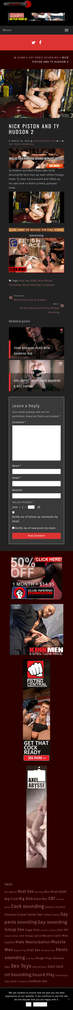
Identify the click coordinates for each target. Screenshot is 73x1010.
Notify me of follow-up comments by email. (35, 518)
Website (17, 490)
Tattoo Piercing (31, 285)
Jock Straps (26, 935)
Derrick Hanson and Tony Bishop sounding (39, 308)
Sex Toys (21, 966)
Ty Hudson (48, 285)
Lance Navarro (43, 935)
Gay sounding (52, 922)
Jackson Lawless (48, 930)
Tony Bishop (62, 975)
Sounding (15, 285)
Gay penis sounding (21, 144)
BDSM (62, 891)
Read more (40, 1004)
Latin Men (61, 935)
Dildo (34, 280)
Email (16, 477)
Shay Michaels (39, 967)
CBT (51, 898)
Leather (10, 942)
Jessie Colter (11, 936)
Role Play (30, 958)
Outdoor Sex (48, 950)
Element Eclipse (15, 914)
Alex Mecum (11, 892)
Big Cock (11, 899)
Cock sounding (27, 906)
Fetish (47, 914)
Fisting (56, 914)
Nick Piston (45, 280)
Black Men (41, 899)
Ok (28, 1004)
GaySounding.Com (44, 141)
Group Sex (14, 929)
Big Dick (26, 898)
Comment (19, 422)
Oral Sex (33, 950)
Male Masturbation (33, 942)
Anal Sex (24, 280)
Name (16, 465)
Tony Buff (11, 981)
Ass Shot (51, 891)
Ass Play (39, 892)
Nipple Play (20, 950)
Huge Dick (32, 930)
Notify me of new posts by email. (35, 528)
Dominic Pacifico (55, 907)
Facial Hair (35, 914)
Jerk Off (62, 930)
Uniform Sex (38, 981)
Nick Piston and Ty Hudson (30, 297)
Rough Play (43, 958)
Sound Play (43, 974)
